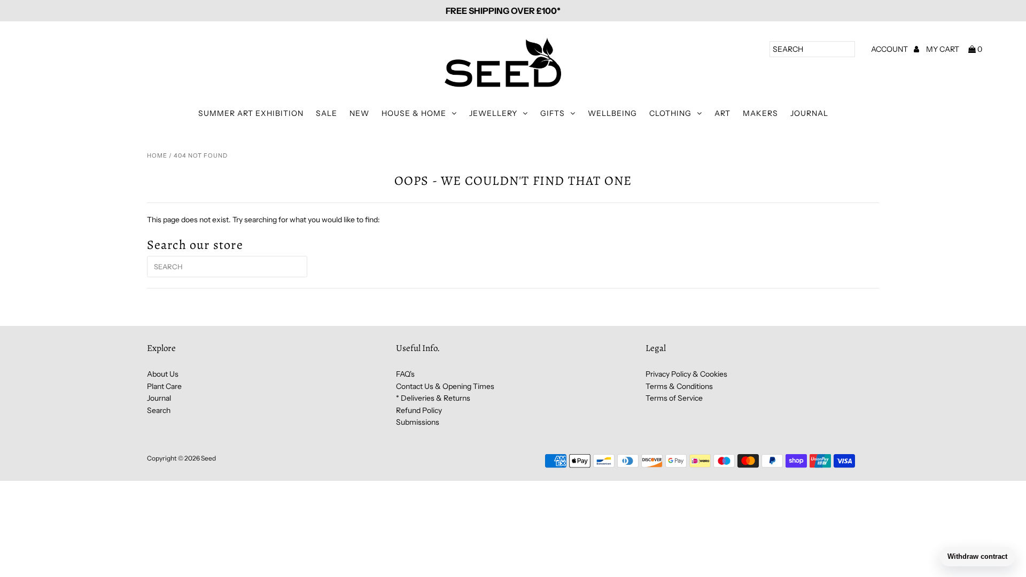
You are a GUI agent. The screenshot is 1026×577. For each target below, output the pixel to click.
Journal (809, 113)
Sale (326, 113)
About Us (162, 374)
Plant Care (164, 386)
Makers (760, 113)
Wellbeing (612, 113)
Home (157, 155)
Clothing (670, 113)
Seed (208, 458)
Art (722, 113)
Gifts (552, 113)
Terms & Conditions (679, 386)
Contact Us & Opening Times (445, 386)
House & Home (414, 113)
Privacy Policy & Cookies (686, 374)
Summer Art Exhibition (251, 113)
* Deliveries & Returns (433, 398)
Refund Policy (419, 410)
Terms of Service (674, 398)
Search (158, 410)
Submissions (417, 422)
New (359, 113)
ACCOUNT (890, 49)
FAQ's (405, 374)
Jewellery (493, 113)
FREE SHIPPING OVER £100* (503, 10)
